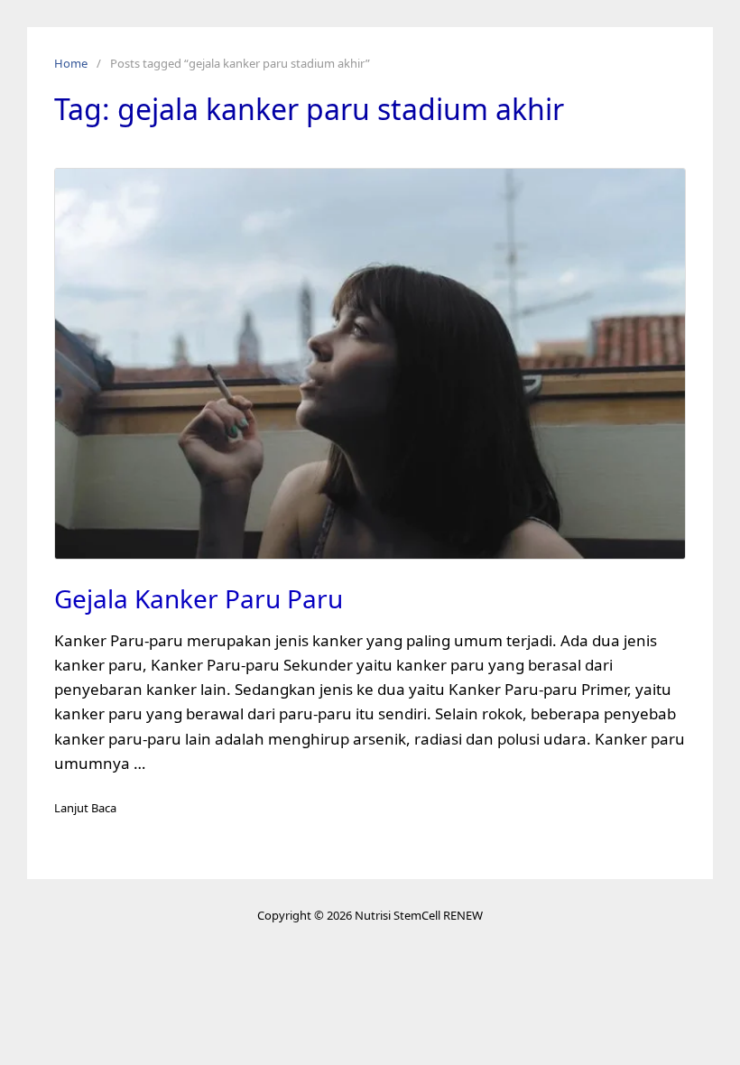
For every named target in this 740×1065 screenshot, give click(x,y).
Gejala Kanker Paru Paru (198, 598)
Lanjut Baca (85, 808)
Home (71, 63)
